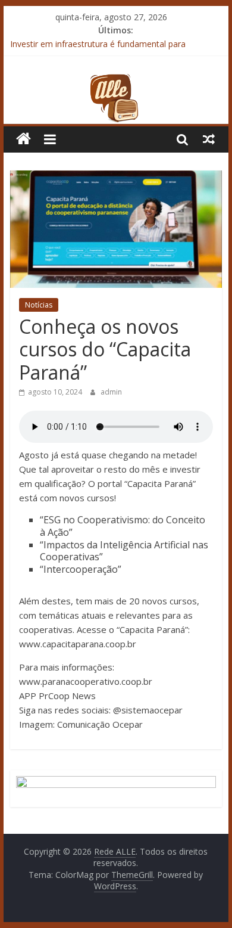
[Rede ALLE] (116, 80)
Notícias (38, 305)
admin (111, 392)
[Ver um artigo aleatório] (209, 138)
